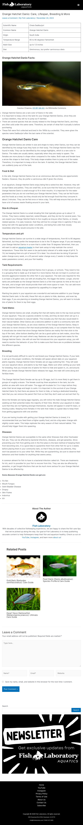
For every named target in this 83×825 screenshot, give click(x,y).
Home (41, 785)
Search (5, 706)
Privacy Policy (41, 794)
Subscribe (41, 805)
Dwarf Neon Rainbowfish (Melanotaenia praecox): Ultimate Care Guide (22, 615)
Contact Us (41, 802)
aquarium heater (25, 247)
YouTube (25, 537)
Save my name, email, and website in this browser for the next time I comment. (38, 682)
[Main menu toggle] (78, 5)
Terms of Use (41, 797)
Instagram (34, 537)
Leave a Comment (10, 18)
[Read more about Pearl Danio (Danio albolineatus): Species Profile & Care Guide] (59, 566)
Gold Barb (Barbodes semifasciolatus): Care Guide (20, 581)
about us (57, 537)
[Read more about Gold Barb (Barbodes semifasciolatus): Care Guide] (23, 566)
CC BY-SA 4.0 (38, 108)
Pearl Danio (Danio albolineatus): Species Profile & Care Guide (58, 580)
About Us (41, 800)
